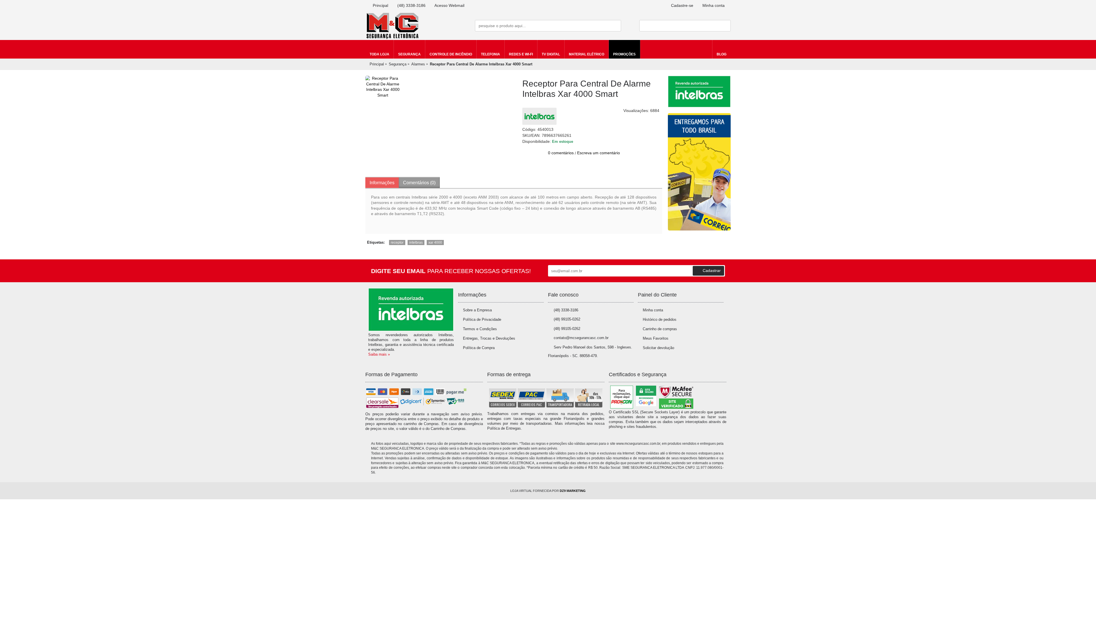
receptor (397, 243)
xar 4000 (435, 243)
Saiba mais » (379, 354)
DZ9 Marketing (573, 490)
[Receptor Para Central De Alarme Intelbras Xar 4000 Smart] (382, 87)
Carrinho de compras (660, 329)
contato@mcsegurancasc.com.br (581, 338)
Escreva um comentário (598, 153)
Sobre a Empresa (477, 310)
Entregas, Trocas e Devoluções (489, 338)
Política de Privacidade (482, 319)
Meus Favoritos (655, 338)
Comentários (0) (419, 182)
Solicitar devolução (658, 348)
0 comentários (561, 153)
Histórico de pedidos (659, 319)
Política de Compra (479, 348)
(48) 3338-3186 (566, 310)
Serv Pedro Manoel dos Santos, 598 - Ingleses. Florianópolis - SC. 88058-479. (590, 351)
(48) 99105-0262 (567, 319)
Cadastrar (712, 270)
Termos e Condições (480, 329)
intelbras (416, 243)
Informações (382, 182)
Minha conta (653, 310)
